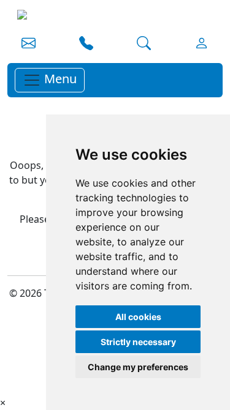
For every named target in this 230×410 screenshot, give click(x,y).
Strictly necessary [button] (138, 342)
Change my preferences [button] (138, 367)
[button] (86, 44)
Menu (59, 78)
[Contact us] (28, 44)
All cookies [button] (138, 316)
